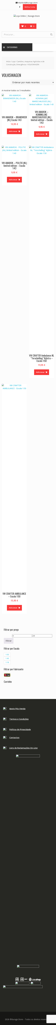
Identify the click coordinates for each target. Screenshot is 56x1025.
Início (8, 61)
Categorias (12, 47)
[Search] (51, 34)
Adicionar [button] (13, 131)
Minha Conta (30, 7)
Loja (13, 61)
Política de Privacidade (20, 729)
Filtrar (9, 640)
